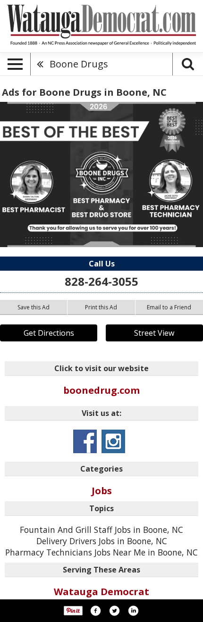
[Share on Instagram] (133, 610)
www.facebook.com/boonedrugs (85, 441)
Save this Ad (33, 307)
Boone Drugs (79, 64)
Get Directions (49, 333)
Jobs (102, 490)
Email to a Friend (169, 307)
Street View (154, 333)
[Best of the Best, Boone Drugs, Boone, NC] (101, 174)
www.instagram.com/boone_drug (113, 441)
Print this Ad (101, 307)
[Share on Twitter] (114, 610)
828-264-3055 (101, 281)
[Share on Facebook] (95, 610)
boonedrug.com (101, 390)
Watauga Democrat (101, 591)
